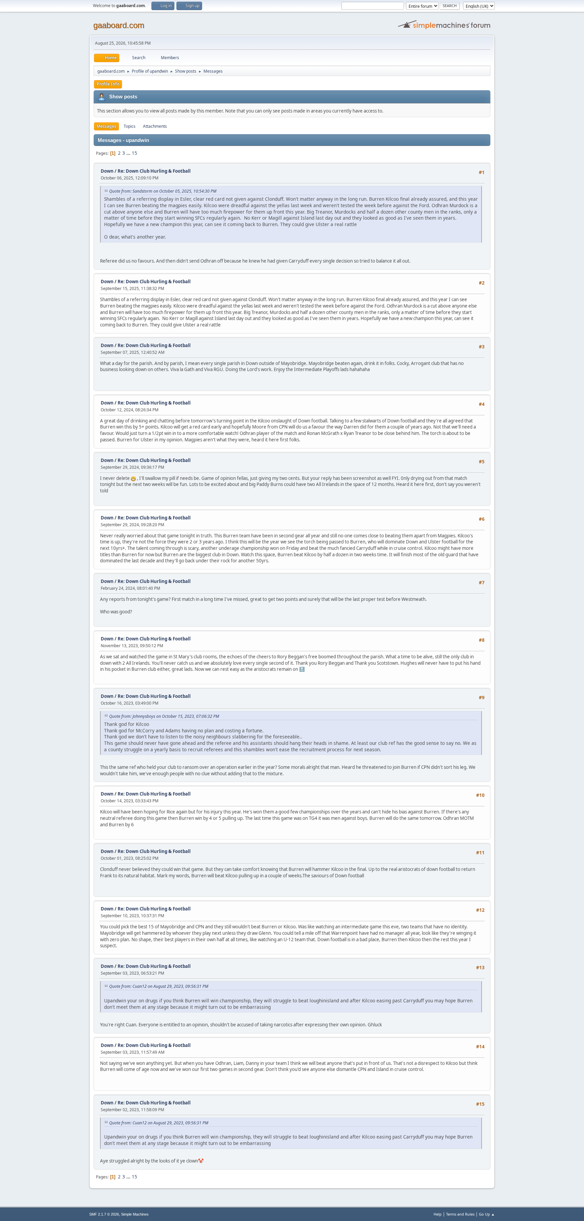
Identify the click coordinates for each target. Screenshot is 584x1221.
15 (134, 153)
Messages (106, 126)
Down (107, 171)
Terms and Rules (460, 1214)
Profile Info (108, 84)
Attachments (155, 126)
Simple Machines (135, 1214)
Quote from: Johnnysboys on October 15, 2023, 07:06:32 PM (164, 716)
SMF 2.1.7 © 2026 (104, 1214)
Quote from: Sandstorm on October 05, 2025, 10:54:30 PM (162, 191)
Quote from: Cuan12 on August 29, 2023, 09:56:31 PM (158, 986)
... (128, 153)
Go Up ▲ (487, 1214)
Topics (130, 126)
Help (438, 1214)
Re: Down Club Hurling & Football (154, 171)
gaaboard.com (118, 25)
